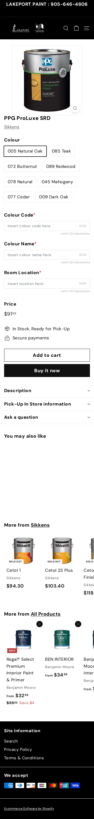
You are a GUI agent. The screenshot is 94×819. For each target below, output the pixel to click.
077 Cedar (19, 197)
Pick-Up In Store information (37, 404)
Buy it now (47, 370)
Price (10, 304)
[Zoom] (75, 108)
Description (17, 391)
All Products (46, 614)
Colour (12, 140)
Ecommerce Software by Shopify (29, 809)
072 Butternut (22, 166)
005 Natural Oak (25, 151)
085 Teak (61, 151)
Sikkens (11, 127)
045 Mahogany (57, 182)
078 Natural (20, 182)
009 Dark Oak (53, 197)
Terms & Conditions (24, 757)
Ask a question (21, 417)
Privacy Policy (18, 749)
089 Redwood (60, 166)
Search (11, 741)
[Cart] (76, 28)
